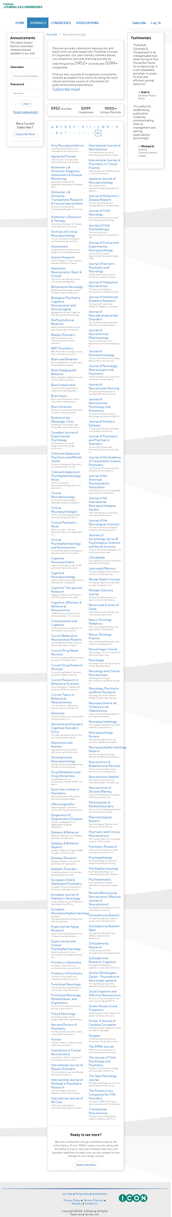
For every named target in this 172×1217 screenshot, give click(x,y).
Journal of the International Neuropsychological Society (102, 503)
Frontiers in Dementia (66, 962)
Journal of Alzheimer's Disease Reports (104, 198)
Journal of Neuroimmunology (102, 353)
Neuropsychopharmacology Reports (108, 749)
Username (12, 67)
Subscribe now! (66, 89)
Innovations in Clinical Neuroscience (66, 1052)
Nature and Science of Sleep (104, 607)
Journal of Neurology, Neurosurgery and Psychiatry (103, 369)
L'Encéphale (97, 557)
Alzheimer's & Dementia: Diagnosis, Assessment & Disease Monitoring (66, 173)
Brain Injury (59, 396)
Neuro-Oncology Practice (100, 636)
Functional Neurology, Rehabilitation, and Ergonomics (66, 999)
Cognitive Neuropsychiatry (62, 560)
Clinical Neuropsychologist (64, 509)
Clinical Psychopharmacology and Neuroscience (66, 543)
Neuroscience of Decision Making (100, 789)
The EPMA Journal (101, 1046)
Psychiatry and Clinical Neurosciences (104, 834)
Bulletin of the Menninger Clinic (62, 419)
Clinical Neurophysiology (63, 495)
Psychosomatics (100, 879)
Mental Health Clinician (104, 579)
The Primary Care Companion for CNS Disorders (102, 1094)
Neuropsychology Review (101, 734)
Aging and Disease (63, 156)
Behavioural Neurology (67, 287)
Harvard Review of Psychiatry (64, 1026)
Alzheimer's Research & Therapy (66, 219)
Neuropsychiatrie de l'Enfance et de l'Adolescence (103, 707)
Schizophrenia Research (98, 945)
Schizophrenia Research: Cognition (102, 960)
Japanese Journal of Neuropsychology (102, 180)
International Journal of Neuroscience (104, 147)
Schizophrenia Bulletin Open (104, 928)
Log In (156, 23)
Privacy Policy (72, 1200)
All (98, 133)
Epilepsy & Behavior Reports (65, 845)
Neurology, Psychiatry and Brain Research (104, 690)
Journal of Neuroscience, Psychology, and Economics (100, 404)
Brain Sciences (61, 407)
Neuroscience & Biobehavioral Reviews (104, 764)
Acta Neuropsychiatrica (67, 145)
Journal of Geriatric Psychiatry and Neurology (102, 267)
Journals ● (68, 1193)
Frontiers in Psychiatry (66, 973)
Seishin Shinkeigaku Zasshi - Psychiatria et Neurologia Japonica (104, 976)
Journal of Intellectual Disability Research (103, 299)
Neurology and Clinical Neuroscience (104, 673)
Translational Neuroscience (98, 1111)
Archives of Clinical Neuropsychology (64, 233)
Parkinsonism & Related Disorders (101, 804)
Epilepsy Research (64, 858)
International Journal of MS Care (67, 1100)
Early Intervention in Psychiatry (65, 791)
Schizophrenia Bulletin (104, 915)
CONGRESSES (61, 23)
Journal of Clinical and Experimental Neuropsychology (104, 246)
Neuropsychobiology (103, 722)
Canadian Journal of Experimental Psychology (64, 436)
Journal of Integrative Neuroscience (103, 284)
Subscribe (139, 23)
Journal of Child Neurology (99, 212)
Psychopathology (100, 857)
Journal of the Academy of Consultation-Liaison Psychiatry (105, 461)
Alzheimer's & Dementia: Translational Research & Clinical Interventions (67, 197)
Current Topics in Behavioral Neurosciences (62, 698)
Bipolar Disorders (63, 335)
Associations (99, 1193)
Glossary (77, 1203)
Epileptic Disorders (64, 869)
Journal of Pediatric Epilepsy (102, 423)
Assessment (59, 246)
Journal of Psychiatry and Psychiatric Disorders (103, 440)
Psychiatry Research (103, 847)
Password (12, 84)
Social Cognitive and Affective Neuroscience (105, 993)
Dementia (58, 713)
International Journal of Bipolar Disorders (67, 1067)
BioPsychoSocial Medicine (62, 322)
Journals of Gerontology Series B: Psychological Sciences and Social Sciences (104, 540)
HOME (20, 23)
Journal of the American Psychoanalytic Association (99, 481)
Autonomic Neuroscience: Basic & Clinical (66, 272)
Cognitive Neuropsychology (63, 575)
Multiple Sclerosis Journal (101, 592)
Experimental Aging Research (64, 928)
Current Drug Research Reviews (67, 667)
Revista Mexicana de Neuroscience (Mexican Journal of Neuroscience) (105, 898)
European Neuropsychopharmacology (70, 911)
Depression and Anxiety (61, 744)
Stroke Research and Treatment (103, 1008)
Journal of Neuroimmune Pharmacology (99, 334)
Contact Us (91, 1203)
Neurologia (96, 660)
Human (56, 1039)
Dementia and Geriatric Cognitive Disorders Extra (67, 728)
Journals (51, 34)
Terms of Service (93, 1200)
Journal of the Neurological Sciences (104, 522)
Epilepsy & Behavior (65, 832)
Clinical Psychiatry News (64, 524)
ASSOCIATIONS (87, 23)
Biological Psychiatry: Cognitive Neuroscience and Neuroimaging (66, 303)
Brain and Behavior (64, 359)
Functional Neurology (66, 984)
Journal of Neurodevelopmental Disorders (103, 315)
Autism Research (63, 257)
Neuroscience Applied (104, 777)
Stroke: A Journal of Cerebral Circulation (102, 1023)
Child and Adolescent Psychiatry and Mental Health (66, 457)
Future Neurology (63, 1014)
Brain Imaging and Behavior (63, 372)
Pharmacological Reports (100, 819)
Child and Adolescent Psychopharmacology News (66, 475)
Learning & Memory (102, 568)
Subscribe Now (25, 134)
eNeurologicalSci (63, 804)
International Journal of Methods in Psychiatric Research (67, 1083)
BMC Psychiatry (62, 348)
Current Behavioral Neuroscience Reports (66, 637)
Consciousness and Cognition (64, 623)
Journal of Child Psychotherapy (99, 227)
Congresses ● (83, 1193)
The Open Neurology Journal (103, 1078)
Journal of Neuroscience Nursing (104, 386)
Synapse (94, 1035)
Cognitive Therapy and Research (66, 589)
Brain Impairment (63, 385)
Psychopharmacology (103, 868)
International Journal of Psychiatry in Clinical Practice (104, 164)
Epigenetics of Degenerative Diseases (67, 817)
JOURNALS (38, 23)
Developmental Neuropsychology (63, 759)
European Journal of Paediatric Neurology (65, 896)
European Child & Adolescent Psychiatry (66, 882)
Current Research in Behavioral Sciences (65, 682)
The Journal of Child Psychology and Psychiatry (102, 1061)
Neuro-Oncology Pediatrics (100, 621)
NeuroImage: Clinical (103, 649)
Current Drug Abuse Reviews (64, 652)
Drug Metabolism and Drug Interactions (65, 774)
